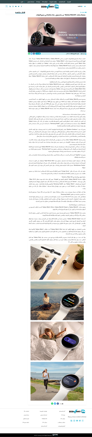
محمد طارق (83, 53)
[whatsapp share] (29, 54)
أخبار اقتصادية (62, 2)
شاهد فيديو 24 (26, 422)
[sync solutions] (55, 435)
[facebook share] (34, 54)
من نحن (49, 431)
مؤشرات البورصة (53, 2)
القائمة (79, 6)
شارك (37, 53)
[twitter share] (31, 54)
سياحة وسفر (26, 415)
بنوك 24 (38, 2)
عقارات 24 (63, 419)
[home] (84, 6)
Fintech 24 (44, 419)
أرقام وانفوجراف (61, 426)
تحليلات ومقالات (61, 422)
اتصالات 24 (44, 2)
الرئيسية (69, 2)
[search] (7, 6)
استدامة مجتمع (31, 2)
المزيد (22, 2)
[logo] (50, 6)
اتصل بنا (43, 431)
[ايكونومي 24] (77, 411)
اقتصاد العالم (26, 419)
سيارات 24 (44, 422)
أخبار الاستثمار (44, 426)
